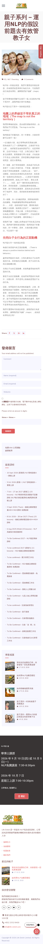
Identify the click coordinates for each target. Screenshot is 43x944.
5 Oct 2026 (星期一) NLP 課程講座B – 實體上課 (21, 483)
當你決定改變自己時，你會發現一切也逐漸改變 (27, 663)
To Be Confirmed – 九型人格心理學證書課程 (22, 597)
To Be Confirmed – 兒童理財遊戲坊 (20, 618)
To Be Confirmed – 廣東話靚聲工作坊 (21, 631)
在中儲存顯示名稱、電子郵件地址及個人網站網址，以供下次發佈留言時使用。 (21, 403)
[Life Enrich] (21, 5)
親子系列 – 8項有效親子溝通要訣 (26, 702)
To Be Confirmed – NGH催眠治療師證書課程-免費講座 (21, 565)
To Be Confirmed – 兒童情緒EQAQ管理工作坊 (22, 639)
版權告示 (6, 842)
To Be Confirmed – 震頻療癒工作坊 (20, 583)
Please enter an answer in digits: (14, 411)
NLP (9, 79)
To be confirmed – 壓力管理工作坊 (20, 557)
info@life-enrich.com (13, 927)
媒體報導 (8, 450)
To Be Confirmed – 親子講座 (18, 612)
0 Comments (28, 79)
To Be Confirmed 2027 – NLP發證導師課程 (22, 540)
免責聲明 (6, 846)
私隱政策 (6, 851)
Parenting (15, 79)
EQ (5, 79)
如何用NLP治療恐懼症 (26, 675)
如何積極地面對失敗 (25, 688)
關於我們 (6, 855)
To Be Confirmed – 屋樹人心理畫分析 (21, 589)
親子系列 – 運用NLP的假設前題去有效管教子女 (27, 715)
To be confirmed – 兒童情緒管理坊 (20, 605)
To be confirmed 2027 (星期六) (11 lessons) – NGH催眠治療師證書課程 (21, 549)
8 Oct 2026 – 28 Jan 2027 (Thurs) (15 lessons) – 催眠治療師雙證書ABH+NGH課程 (22, 519)
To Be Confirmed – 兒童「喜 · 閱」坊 (21, 625)
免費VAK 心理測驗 (12, 447)
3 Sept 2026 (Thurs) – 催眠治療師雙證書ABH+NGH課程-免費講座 (22, 508)
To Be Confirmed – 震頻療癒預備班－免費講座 (22, 574)
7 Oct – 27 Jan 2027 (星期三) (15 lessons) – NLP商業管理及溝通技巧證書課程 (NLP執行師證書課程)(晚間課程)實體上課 (22, 496)
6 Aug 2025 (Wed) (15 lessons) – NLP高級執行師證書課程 (22, 530)
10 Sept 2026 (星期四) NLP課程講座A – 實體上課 (22, 474)
